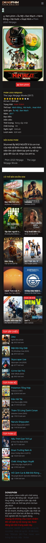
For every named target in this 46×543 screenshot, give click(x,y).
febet (31, 534)
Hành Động (17, 107)
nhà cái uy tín (20, 531)
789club (14, 534)
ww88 (17, 528)
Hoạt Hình (37, 107)
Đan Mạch (24, 110)
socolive (9, 528)
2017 (11, 113)
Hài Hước (27, 107)
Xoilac (26, 537)
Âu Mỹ (15, 110)
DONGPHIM (11, 492)
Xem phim (24, 84)
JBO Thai (23, 534)
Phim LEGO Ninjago (13, 92)
